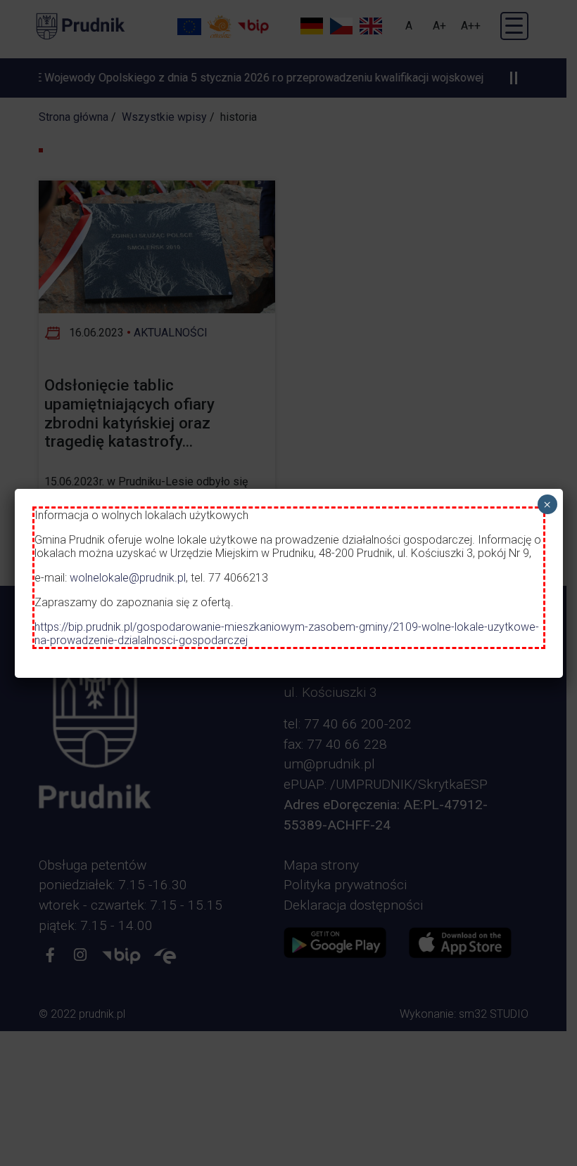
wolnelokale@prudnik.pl (128, 577)
